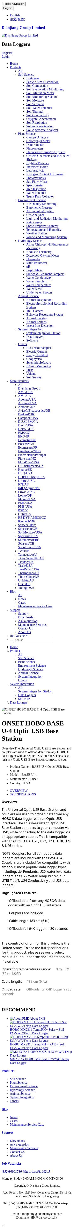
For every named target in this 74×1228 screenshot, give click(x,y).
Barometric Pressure (39, 207)
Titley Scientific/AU (31, 558)
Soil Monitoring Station (41, 96)
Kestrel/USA (26, 480)
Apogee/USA (27, 399)
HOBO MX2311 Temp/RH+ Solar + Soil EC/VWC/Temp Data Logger (37, 1031)
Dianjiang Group (29, 388)
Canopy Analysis (37, 137)
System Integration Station (43, 333)
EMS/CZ (24, 432)
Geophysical (34, 359)
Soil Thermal (34, 111)
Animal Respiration (39, 300)
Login (5, 56)
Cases (22, 602)
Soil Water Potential (39, 108)
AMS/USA (25, 392)
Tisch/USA (25, 565)
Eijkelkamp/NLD (29, 451)
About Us (24, 632)
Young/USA (26, 587)
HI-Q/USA (25, 473)
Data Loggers (35, 336)
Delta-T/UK (26, 429)
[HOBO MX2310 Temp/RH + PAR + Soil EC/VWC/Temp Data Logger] (41, 1040)
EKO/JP (23, 436)
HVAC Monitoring (38, 366)
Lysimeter (32, 78)
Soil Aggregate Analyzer (42, 130)
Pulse (29, 370)
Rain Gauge (34, 222)
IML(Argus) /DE (29, 488)
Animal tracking (36, 318)
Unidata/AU (26, 580)
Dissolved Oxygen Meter (42, 255)
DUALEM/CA (28, 421)
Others (22, 344)
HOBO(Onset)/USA (31, 477)
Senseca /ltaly (27, 525)
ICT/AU (23, 484)
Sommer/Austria (28, 539)
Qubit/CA (24, 514)
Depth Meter (34, 270)
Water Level (34, 288)
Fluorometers (34, 148)
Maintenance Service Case (35, 606)
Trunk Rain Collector (40, 196)
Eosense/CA (26, 444)
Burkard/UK (26, 414)
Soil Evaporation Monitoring (45, 89)
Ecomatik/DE (27, 440)
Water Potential (36, 192)
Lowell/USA (26, 491)
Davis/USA (25, 425)
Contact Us (25, 628)
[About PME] (20, 1018)
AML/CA (24, 396)
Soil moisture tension (39, 126)
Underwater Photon (39, 292)
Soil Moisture (35, 100)
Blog (13, 591)
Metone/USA (27, 499)
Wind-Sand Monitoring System (46, 237)
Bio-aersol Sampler (38, 348)
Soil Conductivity (37, 115)
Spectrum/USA (28, 536)
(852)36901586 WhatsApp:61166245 (26, 1171)
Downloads (25, 617)
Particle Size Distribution (42, 82)
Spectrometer (34, 185)
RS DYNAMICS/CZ (32, 517)
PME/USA (25, 503)
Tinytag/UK (26, 562)
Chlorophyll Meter (38, 141)
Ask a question (27, 621)
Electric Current (36, 351)
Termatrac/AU (27, 554)
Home (14, 63)
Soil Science (26, 74)
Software (32, 340)
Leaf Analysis (35, 170)
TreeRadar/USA (28, 569)
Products (15, 67)
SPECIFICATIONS (23, 794)
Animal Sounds (36, 322)
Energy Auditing (37, 355)
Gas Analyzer (35, 215)
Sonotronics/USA (29, 547)
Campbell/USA (28, 418)
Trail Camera (34, 311)
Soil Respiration (36, 122)
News (22, 599)
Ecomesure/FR (27, 447)
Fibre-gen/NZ (27, 458)
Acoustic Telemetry (39, 252)
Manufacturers (19, 381)
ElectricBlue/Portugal (32, 455)
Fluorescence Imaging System (45, 152)
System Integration (30, 329)
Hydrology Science (30, 240)
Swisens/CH (26, 543)
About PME (37, 1018)
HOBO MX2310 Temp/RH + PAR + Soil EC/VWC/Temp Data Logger (37, 1046)
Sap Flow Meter (36, 181)
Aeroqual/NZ (27, 407)
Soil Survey (34, 377)
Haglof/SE (25, 469)
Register (7, 53)
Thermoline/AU (28, 573)
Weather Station (36, 233)
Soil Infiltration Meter (40, 93)
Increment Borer (36, 167)
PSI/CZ (23, 510)
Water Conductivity (39, 277)
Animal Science (28, 296)
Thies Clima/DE (28, 576)
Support (15, 610)
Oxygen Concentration (41, 119)
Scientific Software (38, 362)
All (20, 71)
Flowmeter (33, 259)
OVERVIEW (19, 790)
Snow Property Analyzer (42, 226)
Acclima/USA (27, 403)
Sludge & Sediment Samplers (45, 274)
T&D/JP (23, 551)
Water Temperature (38, 285)
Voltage (31, 373)
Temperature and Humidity (43, 229)
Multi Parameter (36, 263)
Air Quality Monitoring (41, 204)
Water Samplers (36, 281)
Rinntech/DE (26, 521)
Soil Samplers (35, 104)
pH (28, 266)
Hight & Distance (37, 163)
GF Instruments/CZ (30, 466)
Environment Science (32, 200)
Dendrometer (34, 144)
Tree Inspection (36, 189)
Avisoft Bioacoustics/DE (34, 410)
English (7, 8)
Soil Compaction (37, 85)
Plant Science (27, 133)
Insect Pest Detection (39, 325)
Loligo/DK (25, 495)
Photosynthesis (36, 178)
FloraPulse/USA (28, 462)
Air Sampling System (40, 211)
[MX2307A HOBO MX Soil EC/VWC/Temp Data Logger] (41, 1055)
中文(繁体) (17, 19)
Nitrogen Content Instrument (45, 174)
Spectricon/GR (27, 528)
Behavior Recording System (44, 314)
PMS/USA (25, 506)
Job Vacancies (19, 635)
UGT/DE (24, 584)
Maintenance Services (32, 624)
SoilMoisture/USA (30, 532)
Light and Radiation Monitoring (47, 218)
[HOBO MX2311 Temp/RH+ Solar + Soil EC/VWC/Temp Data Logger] (41, 1026)
